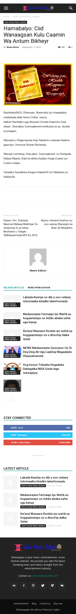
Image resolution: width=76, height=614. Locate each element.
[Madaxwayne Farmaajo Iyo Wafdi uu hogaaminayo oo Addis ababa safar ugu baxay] (12, 318)
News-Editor (13, 47)
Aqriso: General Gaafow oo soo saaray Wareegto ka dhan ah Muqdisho (56, 224)
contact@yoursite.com (45, 575)
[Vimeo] (52, 585)
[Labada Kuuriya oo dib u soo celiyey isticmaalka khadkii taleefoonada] (12, 301)
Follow (66, 435)
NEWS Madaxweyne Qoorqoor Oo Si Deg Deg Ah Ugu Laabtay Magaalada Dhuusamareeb (47, 352)
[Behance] (14, 585)
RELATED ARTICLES (14, 287)
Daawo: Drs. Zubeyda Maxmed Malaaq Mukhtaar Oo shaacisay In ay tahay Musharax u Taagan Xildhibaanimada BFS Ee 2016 (21, 228)
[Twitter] (42, 585)
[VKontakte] (61, 585)
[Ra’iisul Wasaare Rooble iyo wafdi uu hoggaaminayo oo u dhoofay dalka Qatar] (12, 335)
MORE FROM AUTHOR (39, 287)
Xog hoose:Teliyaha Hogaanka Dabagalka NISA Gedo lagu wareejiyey (43, 369)
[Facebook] (23, 585)
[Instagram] (33, 585)
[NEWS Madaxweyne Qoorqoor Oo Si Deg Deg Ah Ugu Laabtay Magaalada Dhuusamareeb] (12, 352)
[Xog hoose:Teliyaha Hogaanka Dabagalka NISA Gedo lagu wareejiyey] (12, 369)
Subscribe (64, 442)
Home (7, 16)
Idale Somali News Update (26, 16)
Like (68, 427)
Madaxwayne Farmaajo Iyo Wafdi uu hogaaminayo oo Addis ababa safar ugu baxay (47, 318)
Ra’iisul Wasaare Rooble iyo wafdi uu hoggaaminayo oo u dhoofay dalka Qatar (47, 335)
